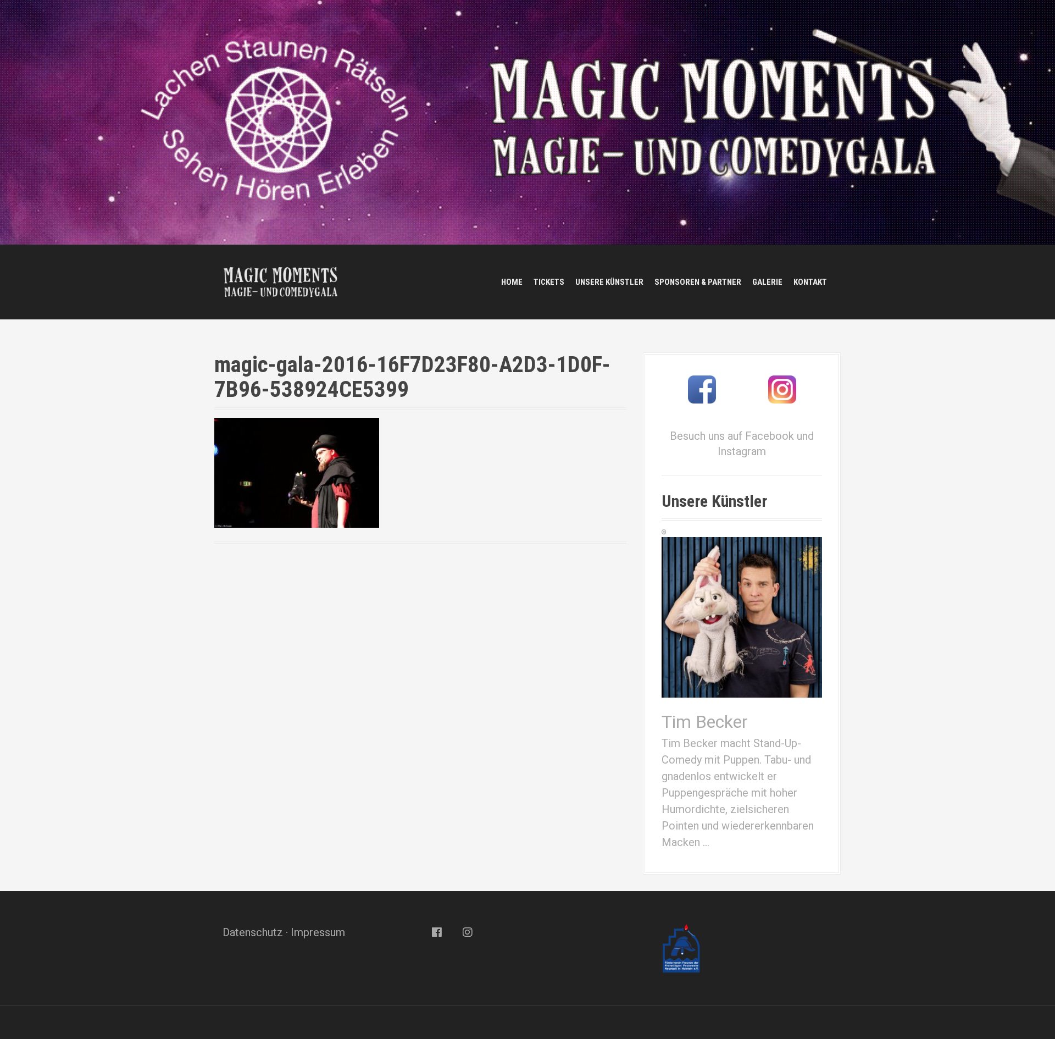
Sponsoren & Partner (697, 282)
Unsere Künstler (609, 282)
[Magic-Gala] (280, 281)
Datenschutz (253, 932)
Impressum (318, 932)
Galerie (767, 282)
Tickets (549, 282)
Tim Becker (705, 721)
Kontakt (810, 282)
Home (512, 282)
